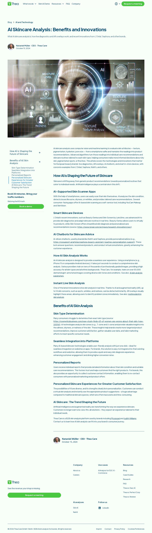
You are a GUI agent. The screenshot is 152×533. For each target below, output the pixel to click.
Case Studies (128, 475)
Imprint (99, 529)
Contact (108, 529)
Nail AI (75, 512)
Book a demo (25, 206)
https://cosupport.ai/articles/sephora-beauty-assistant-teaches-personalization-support (93, 242)
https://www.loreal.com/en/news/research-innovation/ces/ (104, 227)
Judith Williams (130, 418)
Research (126, 479)
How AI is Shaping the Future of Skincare (21, 152)
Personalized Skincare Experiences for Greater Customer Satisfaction (22, 180)
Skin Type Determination (23, 168)
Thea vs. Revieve (129, 497)
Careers (76, 475)
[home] (13, 4)
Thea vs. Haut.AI (129, 488)
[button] (58, 3)
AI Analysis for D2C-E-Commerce (106, 471)
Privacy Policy (119, 529)
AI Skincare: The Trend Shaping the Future (22, 186)
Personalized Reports (21, 175)
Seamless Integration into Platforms (23, 171)
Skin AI (75, 508)
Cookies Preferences (136, 529)
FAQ (124, 483)
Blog (125, 470)
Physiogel (115, 418)
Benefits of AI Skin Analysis (19, 162)
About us (76, 470)
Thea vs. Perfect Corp (131, 492)
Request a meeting (133, 3)
